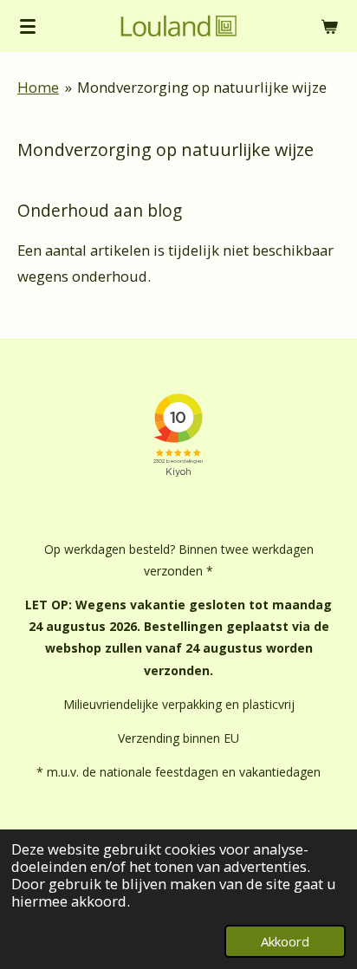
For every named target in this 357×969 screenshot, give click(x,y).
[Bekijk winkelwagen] (329, 26)
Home (38, 87)
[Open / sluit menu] (28, 26)
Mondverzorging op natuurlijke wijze (202, 87)
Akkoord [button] (285, 941)
